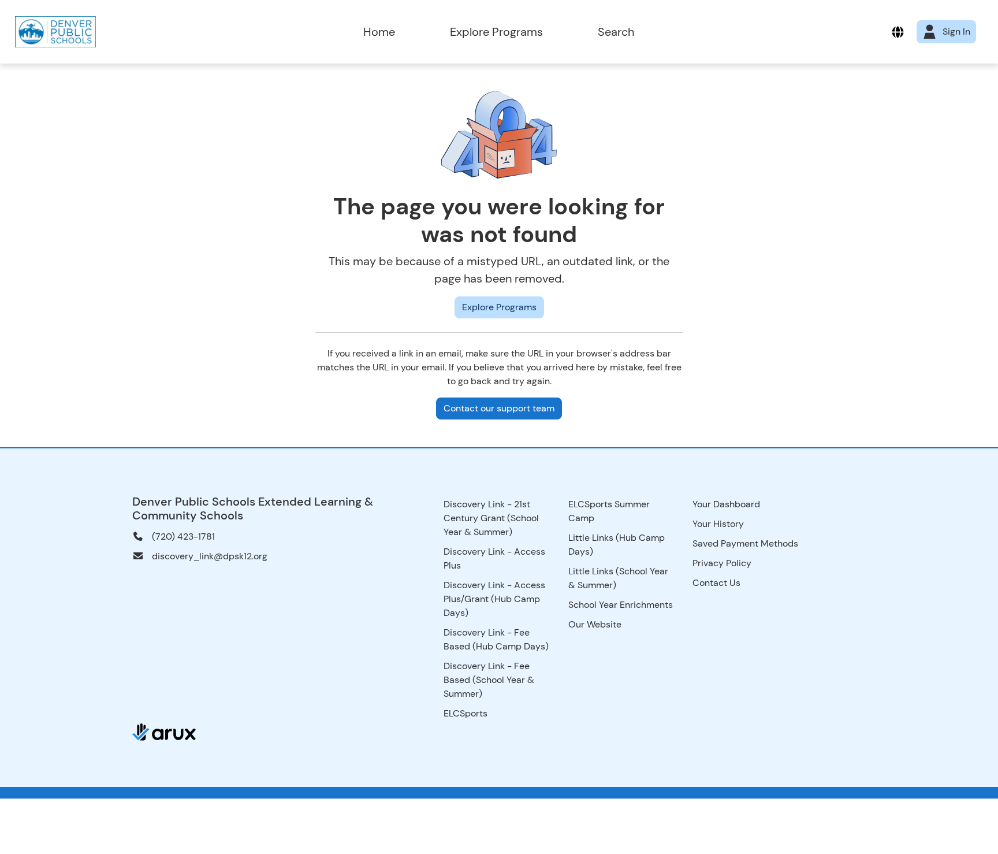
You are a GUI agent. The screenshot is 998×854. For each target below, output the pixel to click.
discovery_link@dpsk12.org (209, 556)
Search (616, 31)
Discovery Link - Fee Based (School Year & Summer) (489, 680)
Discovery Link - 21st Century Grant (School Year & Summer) (491, 518)
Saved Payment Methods (745, 543)
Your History (718, 524)
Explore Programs (496, 31)
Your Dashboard (726, 504)
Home (379, 31)
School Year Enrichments (620, 605)
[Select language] (898, 32)
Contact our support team (499, 408)
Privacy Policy (721, 563)
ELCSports (465, 713)
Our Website (594, 624)
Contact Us (716, 583)
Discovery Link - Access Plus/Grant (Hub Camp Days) (494, 599)
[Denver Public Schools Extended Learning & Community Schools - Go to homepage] (143, 31)
